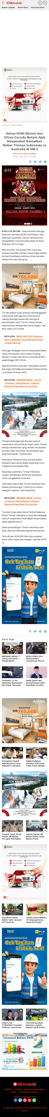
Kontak (18, 1089)
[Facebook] (16, 1100)
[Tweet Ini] (35, 162)
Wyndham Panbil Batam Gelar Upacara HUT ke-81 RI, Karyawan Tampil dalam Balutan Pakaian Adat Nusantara (12, 920)
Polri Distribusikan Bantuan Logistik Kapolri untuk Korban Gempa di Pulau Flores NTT (36, 1025)
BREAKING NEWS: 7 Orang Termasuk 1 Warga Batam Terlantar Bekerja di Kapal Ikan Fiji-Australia (11, 658)
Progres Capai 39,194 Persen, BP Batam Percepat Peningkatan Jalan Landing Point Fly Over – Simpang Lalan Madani (12, 836)
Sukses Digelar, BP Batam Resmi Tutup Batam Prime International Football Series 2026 (36, 836)
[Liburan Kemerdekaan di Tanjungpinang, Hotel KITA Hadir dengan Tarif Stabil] (36, 909)
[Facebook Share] (30, 162)
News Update (29, 154)
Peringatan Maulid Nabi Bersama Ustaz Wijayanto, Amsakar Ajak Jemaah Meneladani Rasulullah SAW (12, 763)
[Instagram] (25, 1100)
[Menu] (3, 3)
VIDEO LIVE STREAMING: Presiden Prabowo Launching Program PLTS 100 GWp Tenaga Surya (12, 1025)
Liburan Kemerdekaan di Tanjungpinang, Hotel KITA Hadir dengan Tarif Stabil (36, 920)
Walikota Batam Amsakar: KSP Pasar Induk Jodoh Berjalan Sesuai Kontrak (36, 763)
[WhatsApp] (34, 1100)
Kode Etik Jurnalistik (28, 1092)
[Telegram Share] (40, 162)
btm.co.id (17, 154)
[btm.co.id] (14, 3)
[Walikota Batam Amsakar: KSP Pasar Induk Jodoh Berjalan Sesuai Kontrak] (36, 753)
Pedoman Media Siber (34, 1089)
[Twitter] (20, 1100)
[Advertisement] (24, 38)
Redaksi (8, 1089)
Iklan (14, 1092)
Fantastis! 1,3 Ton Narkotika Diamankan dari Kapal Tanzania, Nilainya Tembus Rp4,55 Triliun (12, 682)
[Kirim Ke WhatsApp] (45, 162)
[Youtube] (30, 1100)
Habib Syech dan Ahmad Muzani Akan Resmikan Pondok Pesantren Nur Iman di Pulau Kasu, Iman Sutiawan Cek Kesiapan (36, 682)
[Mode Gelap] (40, 3)
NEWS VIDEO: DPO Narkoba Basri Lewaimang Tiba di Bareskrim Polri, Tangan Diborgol (35, 658)
